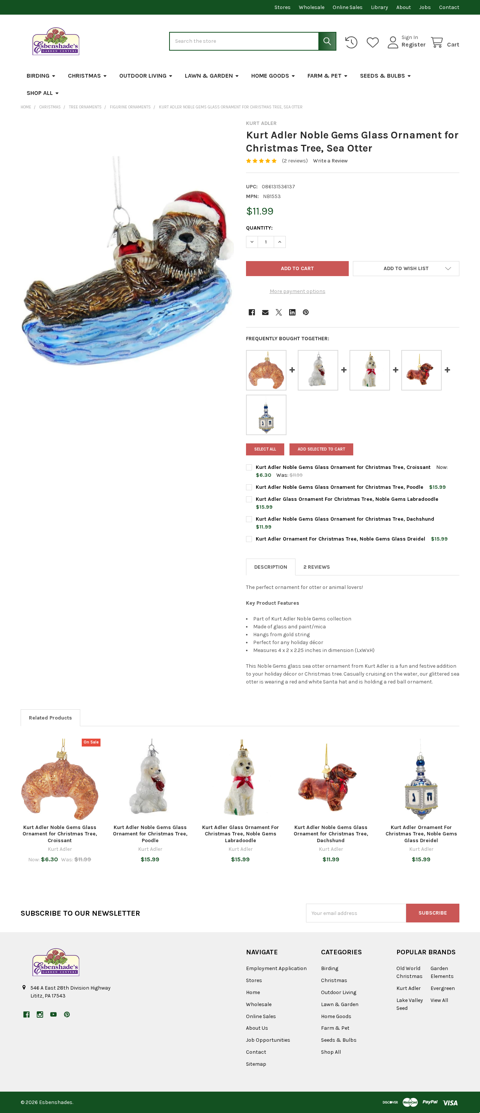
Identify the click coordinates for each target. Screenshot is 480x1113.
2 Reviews (316, 567)
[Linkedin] (292, 312)
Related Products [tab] (50, 718)
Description (270, 567)
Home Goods (270, 75)
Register (414, 44)
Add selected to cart (321, 449)
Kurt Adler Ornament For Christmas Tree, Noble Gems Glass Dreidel (340, 539)
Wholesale (311, 7)
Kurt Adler (408, 988)
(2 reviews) (295, 161)
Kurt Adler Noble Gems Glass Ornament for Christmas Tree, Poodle (339, 487)
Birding (38, 75)
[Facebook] (252, 312)
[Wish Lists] (374, 42)
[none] (127, 261)
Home (253, 992)
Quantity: (259, 228)
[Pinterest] (306, 312)
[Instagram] (40, 1014)
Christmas (84, 75)
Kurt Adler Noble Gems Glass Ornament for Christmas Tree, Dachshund (345, 519)
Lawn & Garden (209, 75)
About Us (257, 1028)
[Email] (265, 312)
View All (439, 1000)
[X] (279, 312)
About (403, 7)
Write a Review (330, 161)
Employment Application (276, 968)
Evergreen (442, 988)
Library (379, 7)
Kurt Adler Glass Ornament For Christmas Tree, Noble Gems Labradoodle (347, 499)
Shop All (40, 92)
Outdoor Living (142, 75)
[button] (406, 268)
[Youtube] (53, 1014)
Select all (265, 449)
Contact (449, 7)
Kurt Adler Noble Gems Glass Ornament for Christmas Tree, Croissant (343, 467)
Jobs (425, 7)
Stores (282, 7)
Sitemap (256, 1064)
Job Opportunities (268, 1040)
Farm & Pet (325, 75)
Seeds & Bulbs (382, 75)
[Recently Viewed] (353, 42)
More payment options (298, 291)
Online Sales (348, 7)
